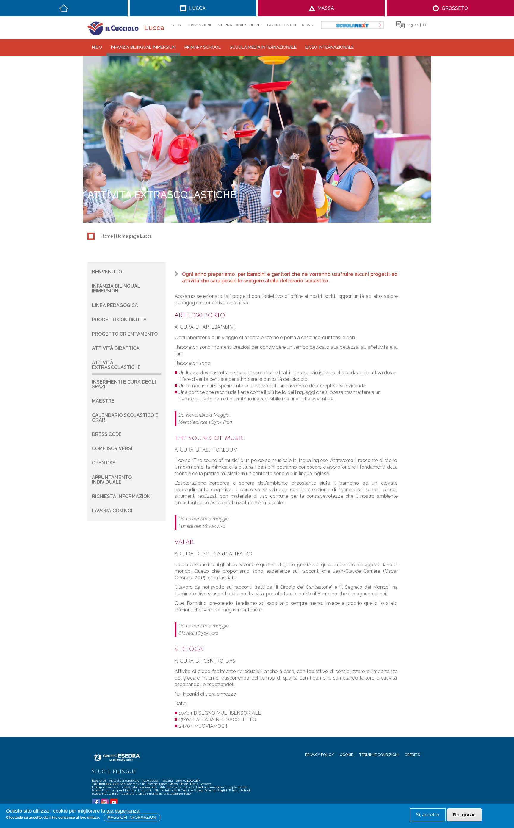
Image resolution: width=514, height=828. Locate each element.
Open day (103, 463)
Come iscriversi (112, 448)
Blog (176, 25)
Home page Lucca (134, 236)
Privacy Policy (319, 755)
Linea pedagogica (115, 305)
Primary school (202, 47)
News (307, 25)
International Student (239, 25)
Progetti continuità (119, 320)
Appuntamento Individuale (112, 480)
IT (425, 25)
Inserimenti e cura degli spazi (124, 384)
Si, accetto (427, 815)
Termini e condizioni (379, 755)
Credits (412, 755)
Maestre (103, 401)
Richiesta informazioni (122, 496)
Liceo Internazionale (329, 47)
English (413, 25)
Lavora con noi (281, 25)
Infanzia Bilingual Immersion (143, 47)
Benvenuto (107, 272)
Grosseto (455, 8)
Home (63, 8)
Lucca (197, 8)
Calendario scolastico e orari (125, 417)
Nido (97, 47)
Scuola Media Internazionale (263, 47)
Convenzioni (199, 25)
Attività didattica (116, 348)
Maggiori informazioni (132, 817)
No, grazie (464, 814)
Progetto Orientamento (125, 334)
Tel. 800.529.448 (105, 783)
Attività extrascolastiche (116, 365)
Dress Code (107, 434)
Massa (325, 8)
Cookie (346, 755)
